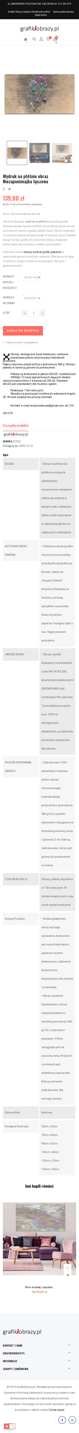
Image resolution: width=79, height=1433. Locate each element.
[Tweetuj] (9, 189)
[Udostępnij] (4, 189)
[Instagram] (72, 1420)
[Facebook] (62, 1420)
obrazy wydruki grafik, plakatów (43, 252)
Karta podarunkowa (63, 11)
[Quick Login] (39, 39)
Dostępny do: (10, 445)
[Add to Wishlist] (67, 1268)
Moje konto (41, 15)
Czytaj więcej (56, 1409)
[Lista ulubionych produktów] (48, 39)
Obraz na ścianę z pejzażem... (39, 1287)
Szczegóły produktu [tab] (15, 425)
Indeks (7, 441)
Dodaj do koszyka (23, 330)
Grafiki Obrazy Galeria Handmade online (29, 11)
